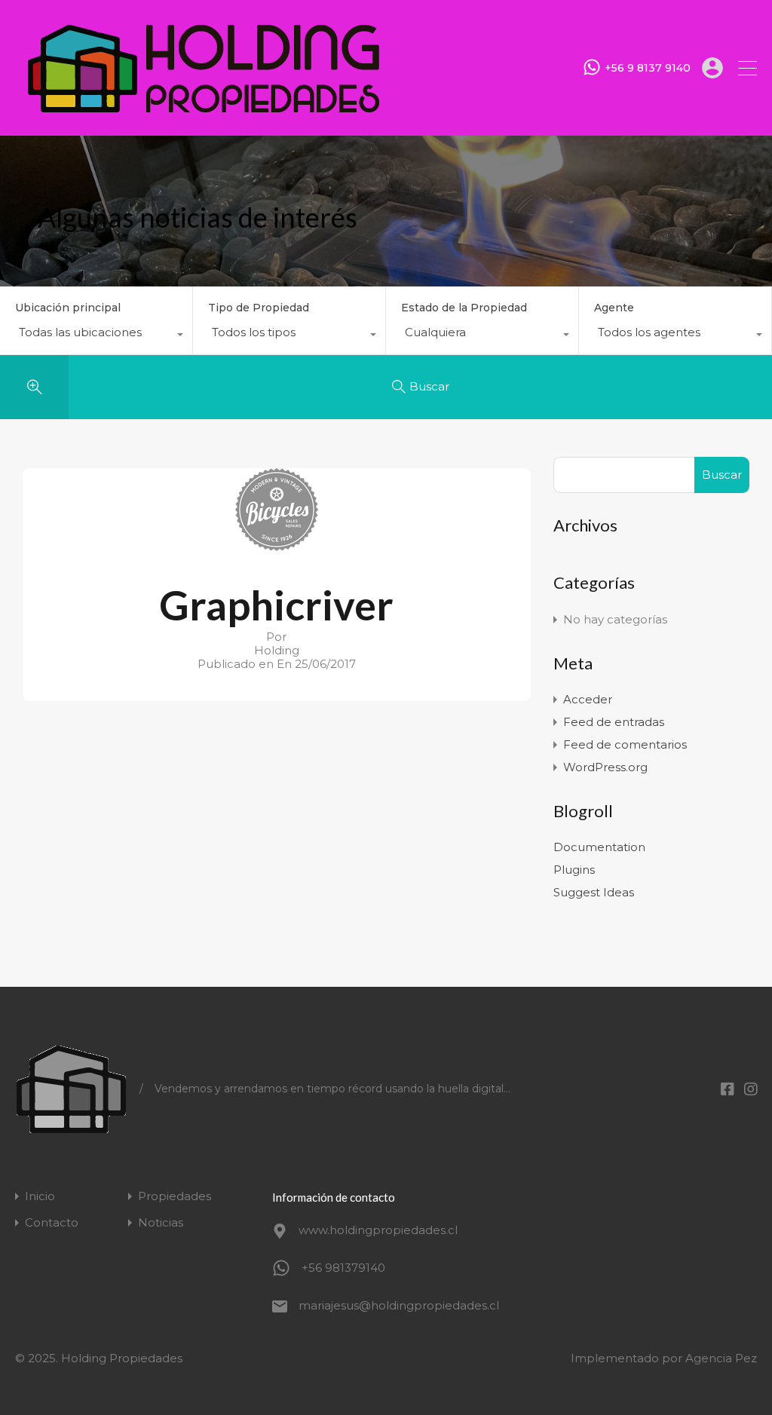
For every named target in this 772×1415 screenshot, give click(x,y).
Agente (614, 307)
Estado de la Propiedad (464, 307)
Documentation (599, 847)
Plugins (574, 869)
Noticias (160, 1222)
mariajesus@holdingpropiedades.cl (393, 1305)
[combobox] (96, 336)
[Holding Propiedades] (203, 117)
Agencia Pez (721, 1358)
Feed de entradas (613, 722)
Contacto (51, 1222)
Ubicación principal (68, 307)
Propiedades (174, 1196)
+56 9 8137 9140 (648, 68)
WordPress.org (605, 767)
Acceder (587, 699)
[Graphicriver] (276, 544)
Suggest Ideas (593, 892)
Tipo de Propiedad (258, 307)
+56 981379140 (343, 1267)
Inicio (40, 1196)
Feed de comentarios (625, 744)
